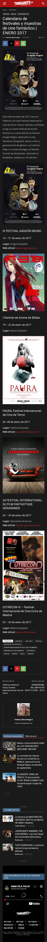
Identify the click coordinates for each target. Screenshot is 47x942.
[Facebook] (5, 43)
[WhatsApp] (23, 43)
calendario (18, 641)
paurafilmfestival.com (27, 431)
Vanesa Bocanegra (13, 37)
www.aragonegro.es (26, 248)
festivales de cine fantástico (14, 650)
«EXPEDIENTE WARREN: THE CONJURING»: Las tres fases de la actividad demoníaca (29, 834)
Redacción (19, 840)
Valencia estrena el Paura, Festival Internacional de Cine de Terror (13, 689)
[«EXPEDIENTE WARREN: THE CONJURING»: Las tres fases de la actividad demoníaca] (8, 833)
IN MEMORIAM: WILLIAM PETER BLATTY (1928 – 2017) (34, 688)
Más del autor (31, 736)
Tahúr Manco (20, 826)
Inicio (5, 10)
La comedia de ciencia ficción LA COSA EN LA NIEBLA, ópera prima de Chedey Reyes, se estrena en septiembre (29, 761)
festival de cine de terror (13, 644)
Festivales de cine (23, 14)
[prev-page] (4, 793)
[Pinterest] (17, 43)
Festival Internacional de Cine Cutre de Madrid (20, 647)
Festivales (12, 10)
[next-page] (8, 793)
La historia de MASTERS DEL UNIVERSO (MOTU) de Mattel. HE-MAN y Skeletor (29, 820)
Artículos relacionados (13, 736)
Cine (4, 749)
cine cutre (29, 641)
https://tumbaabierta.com (23, 723)
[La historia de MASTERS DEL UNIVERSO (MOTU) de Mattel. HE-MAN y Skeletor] (8, 818)
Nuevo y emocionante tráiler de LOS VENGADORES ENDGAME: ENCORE (30, 746)
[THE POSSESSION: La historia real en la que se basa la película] (8, 847)
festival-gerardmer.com (28, 525)
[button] (4, 3)
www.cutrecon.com (26, 632)
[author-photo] (23, 716)
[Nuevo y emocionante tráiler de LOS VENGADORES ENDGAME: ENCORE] (9, 746)
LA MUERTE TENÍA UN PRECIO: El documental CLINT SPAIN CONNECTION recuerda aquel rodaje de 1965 (30, 780)
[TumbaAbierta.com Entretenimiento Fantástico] (23, 913)
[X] (11, 43)
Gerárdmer (31, 650)
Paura (22, 654)
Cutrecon (38, 641)
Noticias (13, 14)
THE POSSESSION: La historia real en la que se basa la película (29, 848)
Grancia (6, 654)
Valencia (30, 654)
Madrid (14, 654)
